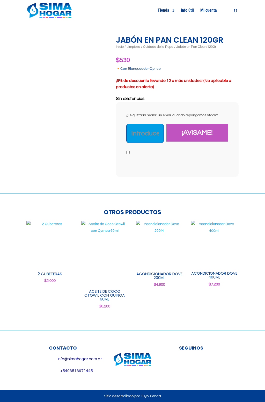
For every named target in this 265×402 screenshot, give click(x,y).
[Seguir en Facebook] (183, 364)
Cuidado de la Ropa (158, 47)
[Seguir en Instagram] (198, 364)
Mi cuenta (208, 11)
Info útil (187, 11)
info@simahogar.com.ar (79, 359)
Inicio (120, 47)
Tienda (163, 11)
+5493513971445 (76, 371)
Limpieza (133, 47)
